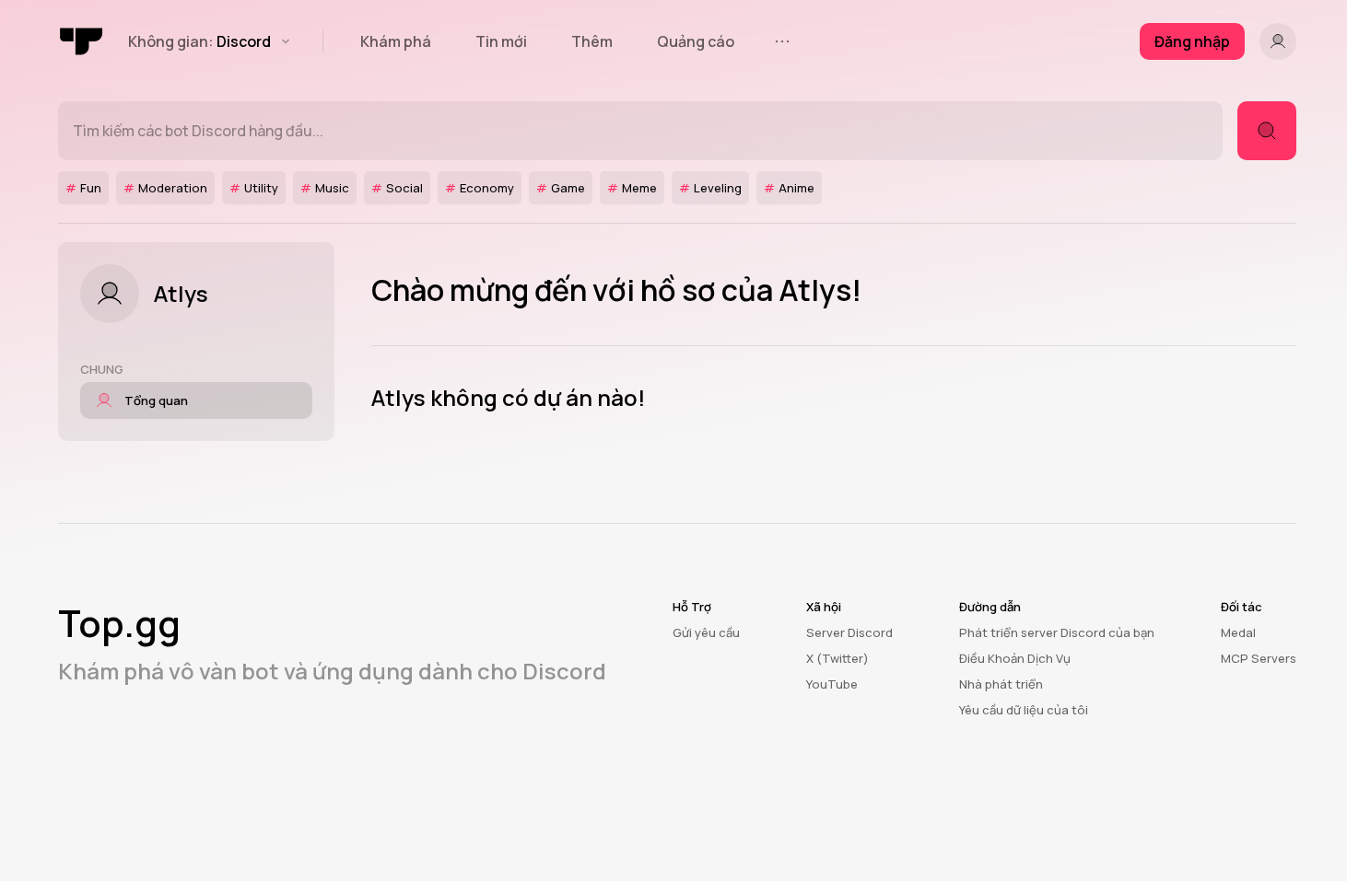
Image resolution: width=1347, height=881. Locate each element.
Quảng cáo (695, 41)
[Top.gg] (82, 41)
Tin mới (501, 41)
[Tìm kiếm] (1266, 130)
